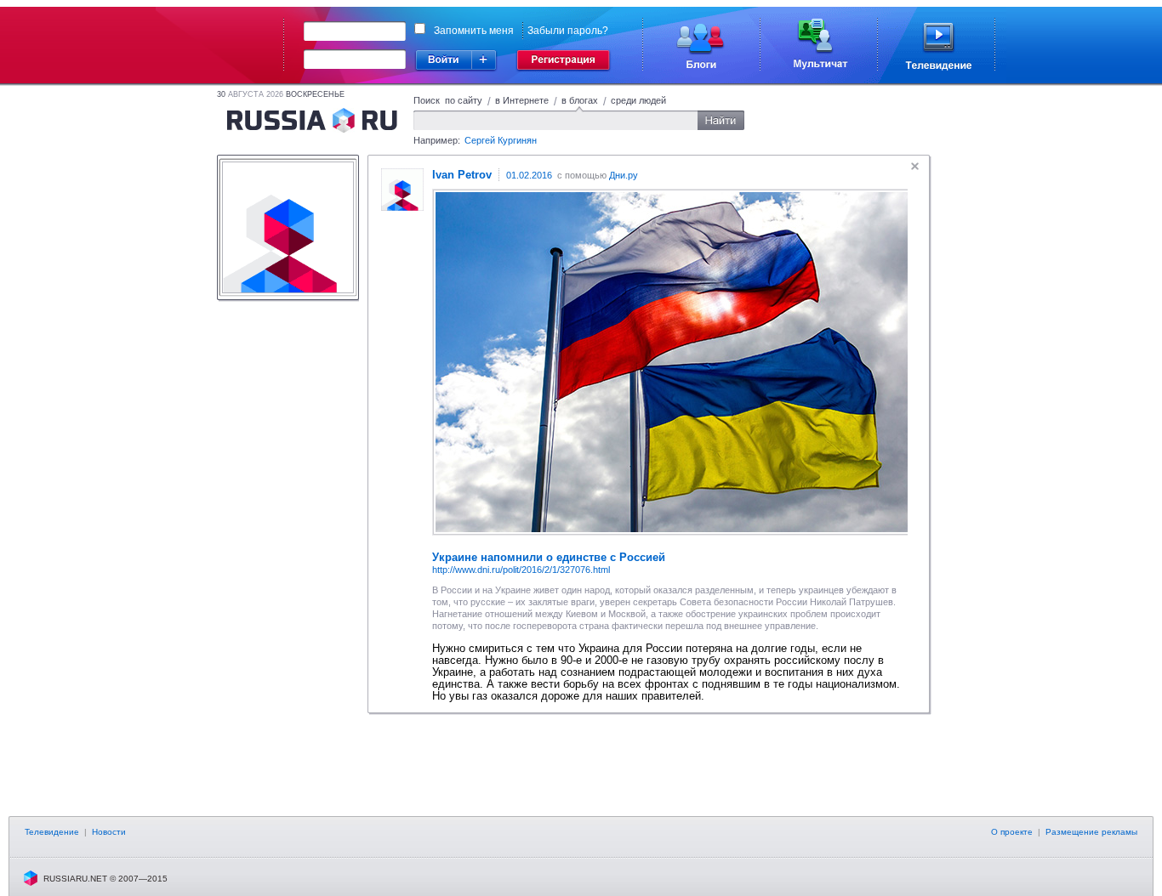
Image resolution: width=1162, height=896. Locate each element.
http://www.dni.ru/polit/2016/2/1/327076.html (521, 569)
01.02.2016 (529, 175)
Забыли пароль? (567, 31)
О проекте (1012, 831)
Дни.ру (623, 175)
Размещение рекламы (1091, 831)
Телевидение (52, 831)
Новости (109, 831)
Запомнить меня (474, 31)
